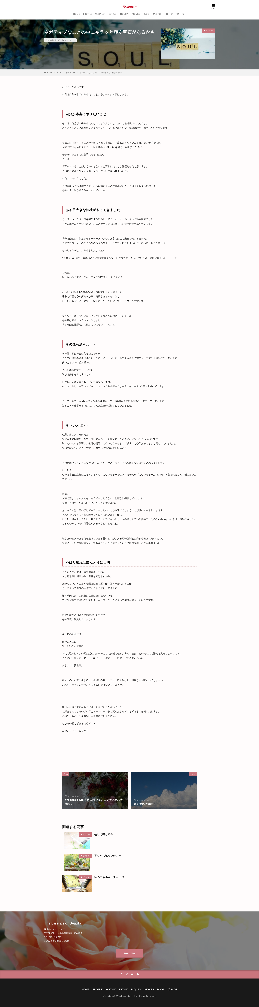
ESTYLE (112, 14)
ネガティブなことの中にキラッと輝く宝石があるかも (101, 72)
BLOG (146, 14)
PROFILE (87, 14)
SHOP (158, 14)
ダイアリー (69, 40)
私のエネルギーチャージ (109, 877)
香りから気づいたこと (107, 855)
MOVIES (136, 14)
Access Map (129, 953)
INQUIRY (124, 14)
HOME (76, 14)
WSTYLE (99, 14)
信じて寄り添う (103, 834)
